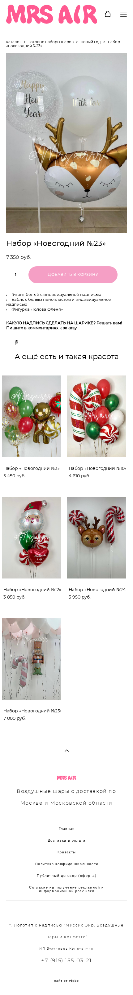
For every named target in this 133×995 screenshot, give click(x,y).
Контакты (67, 852)
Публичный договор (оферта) (67, 875)
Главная (67, 829)
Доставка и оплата (67, 840)
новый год (91, 42)
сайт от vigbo (66, 980)
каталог (13, 42)
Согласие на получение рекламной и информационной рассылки (66, 889)
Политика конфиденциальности (67, 864)
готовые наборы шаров (51, 42)
